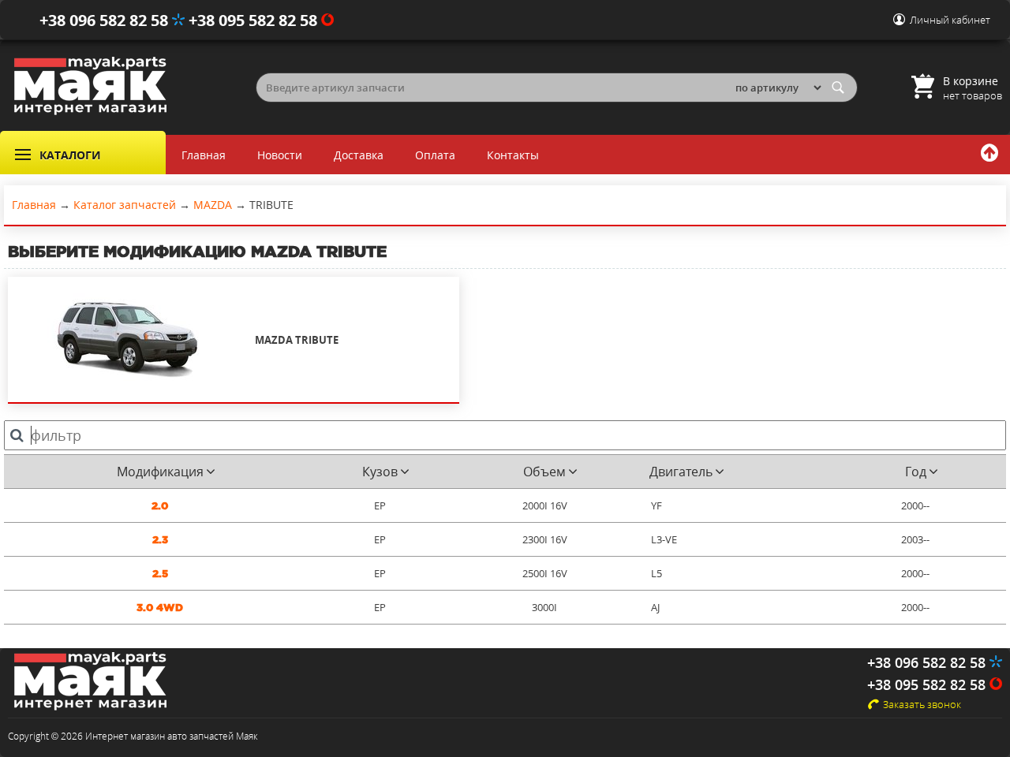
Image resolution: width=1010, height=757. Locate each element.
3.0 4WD (160, 607)
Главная (203, 154)
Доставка (358, 154)
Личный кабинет (950, 20)
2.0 (160, 506)
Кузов (380, 471)
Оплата (435, 154)
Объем (544, 471)
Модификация (160, 471)
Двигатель (681, 471)
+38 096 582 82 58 (105, 20)
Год (915, 471)
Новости (279, 154)
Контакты (513, 154)
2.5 (160, 574)
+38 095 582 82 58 (255, 20)
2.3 (160, 540)
